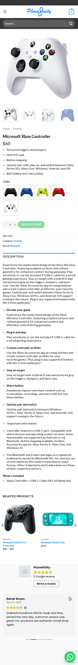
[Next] (69, 67)
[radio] (10, 192)
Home (6, 128)
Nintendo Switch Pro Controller (14, 544)
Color (6, 181)
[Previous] (8, 67)
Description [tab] (13, 256)
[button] (5, 11)
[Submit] (71, 23)
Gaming (17, 128)
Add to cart (31, 224)
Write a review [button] (46, 584)
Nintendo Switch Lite (53, 542)
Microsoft (15, 245)
